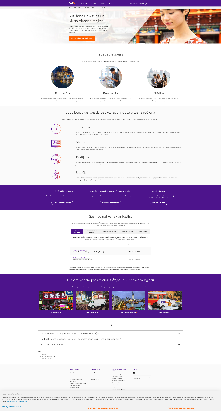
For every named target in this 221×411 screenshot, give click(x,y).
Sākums (71, 7)
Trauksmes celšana (74, 387)
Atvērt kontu (94, 372)
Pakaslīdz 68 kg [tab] (77, 231)
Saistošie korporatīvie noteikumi (78, 383)
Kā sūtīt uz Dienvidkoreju (128, 312)
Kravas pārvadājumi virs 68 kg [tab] (91, 231)
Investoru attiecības (75, 385)
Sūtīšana (76, 7)
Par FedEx (72, 372)
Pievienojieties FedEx (110, 203)
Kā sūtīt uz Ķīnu (56, 312)
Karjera (72, 375)
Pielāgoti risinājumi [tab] (127, 231)
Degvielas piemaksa (117, 376)
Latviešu (137, 378)
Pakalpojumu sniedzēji (117, 387)
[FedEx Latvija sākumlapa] (74, 3)
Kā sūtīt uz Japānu (92, 312)
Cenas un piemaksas (117, 378)
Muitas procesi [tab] (142, 231)
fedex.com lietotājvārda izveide (99, 375)
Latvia (136, 373)
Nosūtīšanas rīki (95, 379)
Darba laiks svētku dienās (118, 380)
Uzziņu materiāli (116, 382)
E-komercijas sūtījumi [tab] (109, 231)
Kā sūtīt (93, 377)
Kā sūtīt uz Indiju (164, 312)
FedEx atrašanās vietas (117, 385)
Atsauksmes (73, 381)
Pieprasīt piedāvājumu (82, 38)
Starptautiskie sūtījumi (84, 7)
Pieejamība (72, 377)
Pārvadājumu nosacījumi (76, 379)
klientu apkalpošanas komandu (131, 269)
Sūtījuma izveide (158, 203)
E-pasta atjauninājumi (117, 374)
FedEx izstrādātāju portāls (118, 389)
